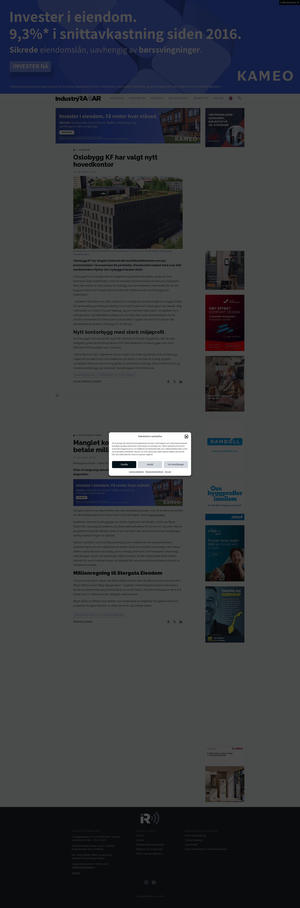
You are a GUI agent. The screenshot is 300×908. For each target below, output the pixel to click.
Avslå (150, 464)
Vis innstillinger (176, 464)
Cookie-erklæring (136, 472)
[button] (186, 436)
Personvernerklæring (154, 472)
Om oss (168, 472)
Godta (124, 464)
